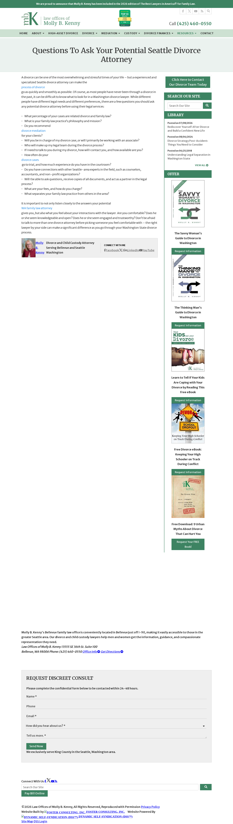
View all (200, 165)
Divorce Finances (157, 33)
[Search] (208, 11)
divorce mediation (33, 131)
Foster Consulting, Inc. (105, 811)
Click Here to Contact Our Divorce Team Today (188, 82)
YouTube (148, 250)
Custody (131, 33)
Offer (173, 174)
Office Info (89, 651)
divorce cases (30, 160)
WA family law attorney (36, 208)
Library (176, 115)
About (37, 33)
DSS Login (40, 821)
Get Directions (110, 651)
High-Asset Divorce (63, 33)
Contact (207, 33)
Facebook (112, 250)
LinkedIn (133, 250)
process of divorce (33, 87)
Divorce (88, 33)
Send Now (36, 746)
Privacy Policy (150, 807)
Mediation (109, 33)
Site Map (27, 821)
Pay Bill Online (35, 793)
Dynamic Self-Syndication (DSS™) (105, 816)
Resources (185, 33)
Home (23, 33)
